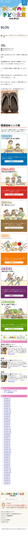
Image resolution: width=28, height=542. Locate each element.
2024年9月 (7, 434)
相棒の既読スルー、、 (10, 345)
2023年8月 (7, 456)
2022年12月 (7, 469)
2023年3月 (7, 464)
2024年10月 (7, 433)
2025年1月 (7, 428)
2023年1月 (7, 467)
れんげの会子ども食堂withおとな (12, 513)
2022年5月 (7, 480)
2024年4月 (7, 443)
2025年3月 (7, 424)
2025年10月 (7, 413)
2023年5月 (7, 461)
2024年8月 (7, 436)
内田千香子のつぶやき (7, 50)
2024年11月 (7, 431)
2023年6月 (7, 459)
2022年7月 (7, 477)
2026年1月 (7, 408)
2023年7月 (7, 457)
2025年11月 (7, 411)
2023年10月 (7, 452)
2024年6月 (7, 439)
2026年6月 (7, 400)
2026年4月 (7, 403)
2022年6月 (7, 479)
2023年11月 (7, 451)
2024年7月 (7, 438)
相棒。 (3, 358)
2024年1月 (7, 447)
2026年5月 (7, 402)
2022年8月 (7, 475)
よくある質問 (6, 520)
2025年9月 (7, 415)
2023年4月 (7, 462)
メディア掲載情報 (7, 515)
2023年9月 (7, 454)
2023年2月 (7, 465)
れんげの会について (8, 511)
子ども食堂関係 (8, 392)
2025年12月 (7, 410)
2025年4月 (7, 423)
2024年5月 (7, 441)
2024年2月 (7, 446)
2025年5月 (7, 421)
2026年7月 (7, 398)
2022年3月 (7, 484)
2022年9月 (7, 474)
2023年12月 (7, 449)
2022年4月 (7, 482)
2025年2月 (7, 426)
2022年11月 (7, 470)
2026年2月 (7, 406)
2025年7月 (7, 418)
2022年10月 (7, 472)
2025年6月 (7, 420)
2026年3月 (7, 405)
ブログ (4, 517)
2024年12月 (7, 429)
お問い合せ (5, 522)
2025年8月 (7, 416)
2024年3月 (7, 444)
